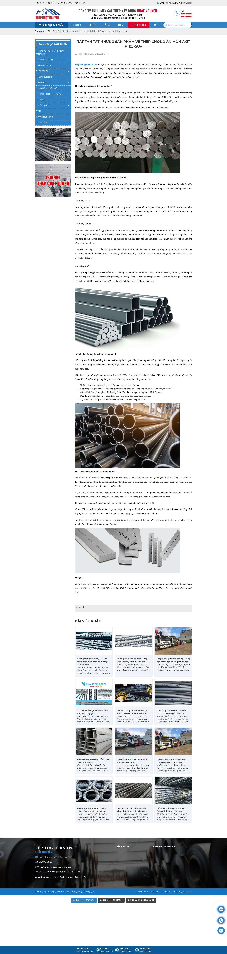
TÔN (38, 111)
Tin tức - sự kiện (138, 25)
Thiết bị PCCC (43, 105)
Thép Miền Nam (44, 77)
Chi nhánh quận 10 (84, 900)
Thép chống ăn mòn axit (86, 64)
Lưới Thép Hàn (44, 117)
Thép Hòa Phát (44, 59)
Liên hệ (156, 25)
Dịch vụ (121, 25)
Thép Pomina (43, 65)
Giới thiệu (92, 25)
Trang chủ (76, 25)
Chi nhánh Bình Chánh (141, 900)
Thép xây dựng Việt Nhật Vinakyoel (50, 52)
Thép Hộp (41, 82)
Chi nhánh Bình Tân (111, 900)
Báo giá (107, 25)
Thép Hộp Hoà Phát (47, 88)
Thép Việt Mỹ (43, 71)
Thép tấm (41, 122)
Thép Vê (40, 99)
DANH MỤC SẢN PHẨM (52, 25)
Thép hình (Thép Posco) (49, 94)
